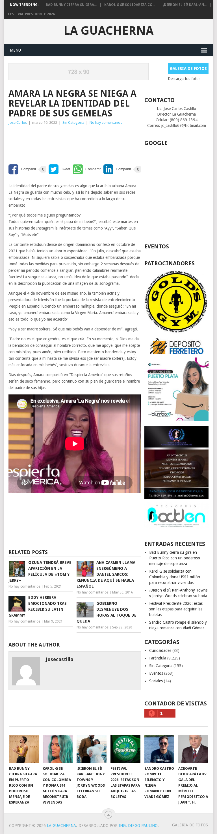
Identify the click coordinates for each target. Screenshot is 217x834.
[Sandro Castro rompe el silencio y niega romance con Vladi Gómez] (159, 749)
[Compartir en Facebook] (22, 169)
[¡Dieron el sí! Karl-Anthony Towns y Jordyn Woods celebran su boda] (92, 749)
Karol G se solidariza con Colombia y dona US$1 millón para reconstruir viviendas (174, 577)
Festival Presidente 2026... (32, 14)
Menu (15, 50)
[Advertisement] (53, 143)
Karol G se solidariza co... (129, 5)
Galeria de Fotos (188, 68)
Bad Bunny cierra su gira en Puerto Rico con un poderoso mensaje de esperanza (174, 558)
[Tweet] (59, 169)
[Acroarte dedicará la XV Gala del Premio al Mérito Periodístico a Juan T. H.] (193, 749)
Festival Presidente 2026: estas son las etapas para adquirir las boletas (176, 609)
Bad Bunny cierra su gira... (71, 5)
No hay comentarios (106, 122)
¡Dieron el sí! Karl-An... (185, 5)
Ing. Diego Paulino (138, 825)
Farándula (157, 658)
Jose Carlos (17, 122)
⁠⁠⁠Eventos (156, 673)
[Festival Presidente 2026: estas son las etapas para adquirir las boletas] (125, 749)
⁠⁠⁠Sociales (156, 681)
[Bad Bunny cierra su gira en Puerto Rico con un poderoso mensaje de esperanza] (24, 749)
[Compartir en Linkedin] (117, 169)
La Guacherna (108, 31)
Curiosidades (160, 650)
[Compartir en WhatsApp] (87, 169)
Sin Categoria (73, 122)
